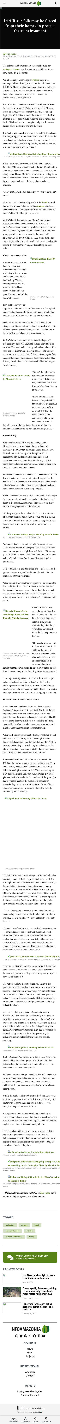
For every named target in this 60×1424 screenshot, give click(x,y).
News (30, 1348)
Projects (30, 1356)
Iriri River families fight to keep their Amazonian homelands (39, 1277)
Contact (30, 1375)
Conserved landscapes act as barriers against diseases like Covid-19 (38, 1306)
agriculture (10, 1225)
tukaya (31, 1237)
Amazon (40, 205)
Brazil (44, 202)
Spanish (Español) (30, 1395)
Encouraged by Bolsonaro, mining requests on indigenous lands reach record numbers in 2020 (39, 1291)
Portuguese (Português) (30, 1391)
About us (30, 1372)
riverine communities (14, 1237)
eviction (29, 1231)
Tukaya (35, 79)
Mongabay (45, 1192)
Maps (30, 1352)
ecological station (11, 69)
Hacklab (38, 1412)
